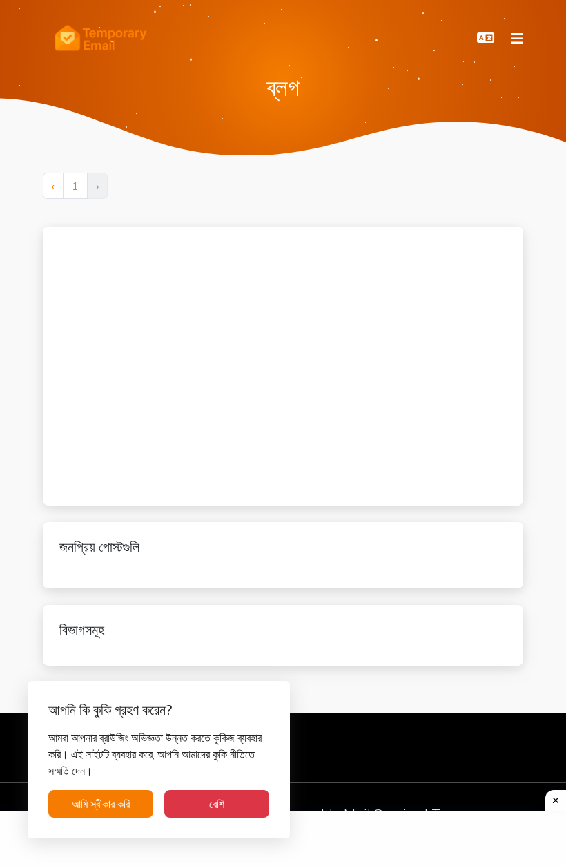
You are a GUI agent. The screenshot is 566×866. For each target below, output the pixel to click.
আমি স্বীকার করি (101, 804)
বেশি (216, 804)
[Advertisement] (180, 364)
